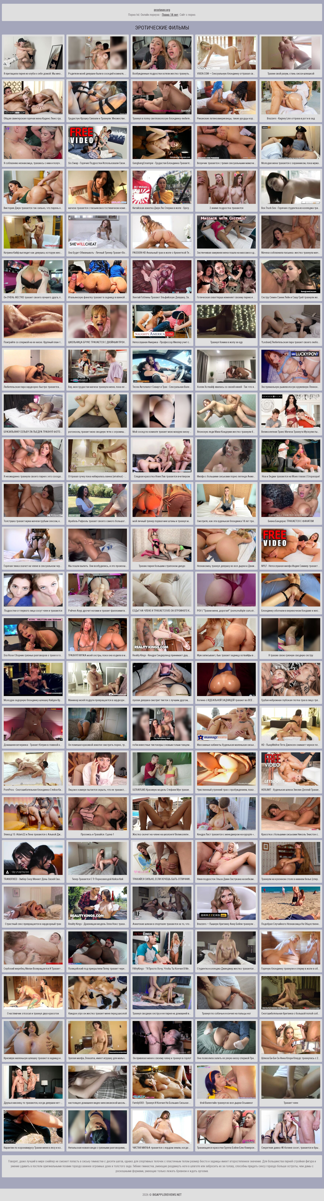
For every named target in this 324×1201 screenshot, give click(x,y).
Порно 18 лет (170, 15)
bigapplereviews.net (167, 1194)
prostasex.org (162, 10)
